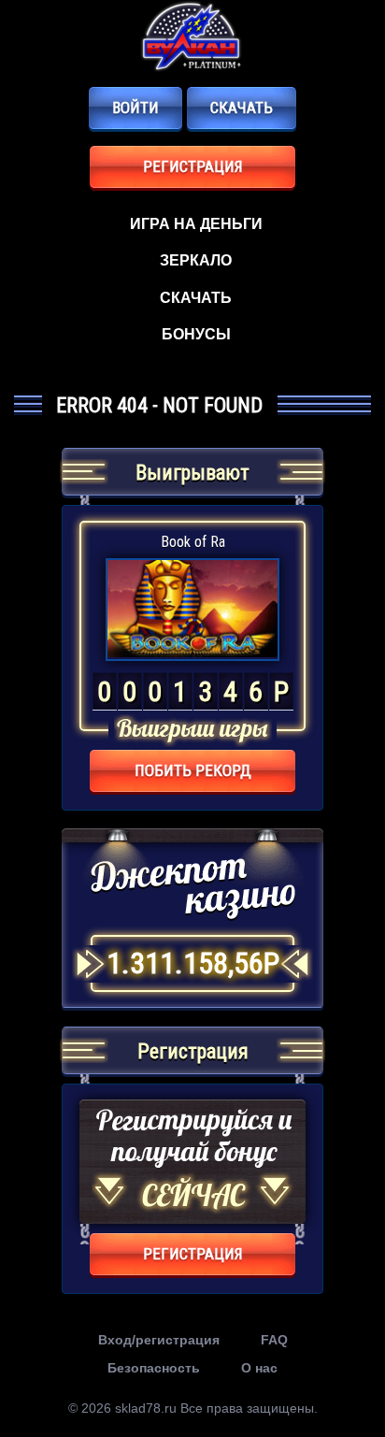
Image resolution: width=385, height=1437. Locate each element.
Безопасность (153, 1367)
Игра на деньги (196, 224)
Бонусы (196, 334)
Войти (135, 107)
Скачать (241, 107)
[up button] (342, 1372)
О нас (259, 1367)
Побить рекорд (193, 770)
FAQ (274, 1339)
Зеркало (196, 260)
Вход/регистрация (159, 1339)
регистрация (193, 166)
